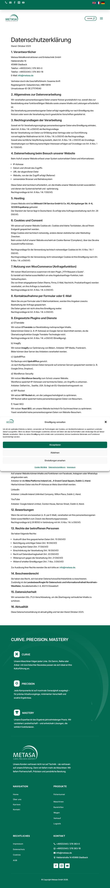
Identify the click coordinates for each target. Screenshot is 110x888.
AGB (15, 860)
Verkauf (57, 818)
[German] (103, 2)
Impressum (71, 467)
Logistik (57, 823)
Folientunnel (59, 794)
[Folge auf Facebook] (56, 865)
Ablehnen (55, 452)
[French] (99, 2)
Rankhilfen (59, 807)
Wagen (57, 812)
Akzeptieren (55, 444)
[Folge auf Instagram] (61, 865)
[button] (105, 422)
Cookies (17, 855)
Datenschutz (19, 849)
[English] (94, 2)
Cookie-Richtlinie (41, 467)
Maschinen (59, 801)
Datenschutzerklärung (57, 467)
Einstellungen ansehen (55, 460)
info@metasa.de (25, 75)
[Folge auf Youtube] (67, 865)
